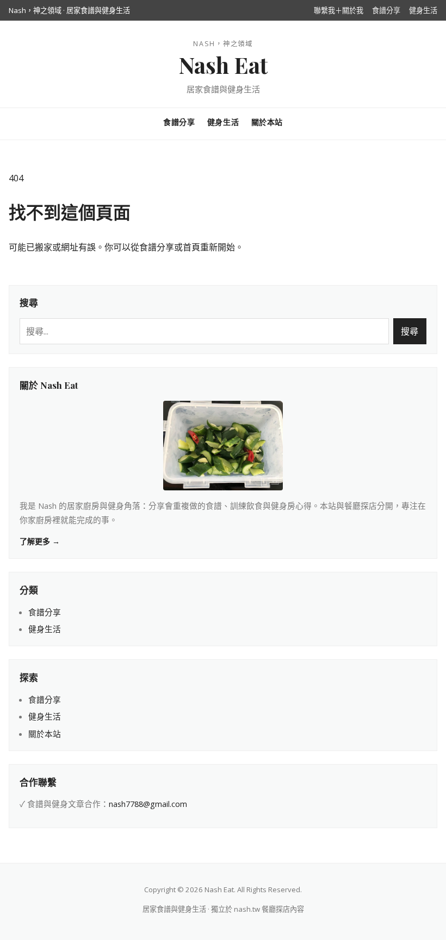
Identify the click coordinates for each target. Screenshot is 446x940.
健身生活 (423, 10)
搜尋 (409, 331)
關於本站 (267, 122)
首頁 (191, 247)
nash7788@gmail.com (148, 803)
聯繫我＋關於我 (338, 10)
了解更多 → (40, 541)
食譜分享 (386, 10)
